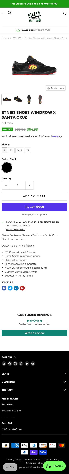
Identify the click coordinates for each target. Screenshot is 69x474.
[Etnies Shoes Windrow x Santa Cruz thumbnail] (7, 99)
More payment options (34, 214)
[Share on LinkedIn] (16, 288)
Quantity (6, 178)
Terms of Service (32, 459)
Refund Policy (52, 459)
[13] (28, 153)
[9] (5, 153)
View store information (15, 229)
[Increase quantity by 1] (30, 185)
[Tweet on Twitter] (10, 288)
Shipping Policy (34, 463)
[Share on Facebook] (4, 288)
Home (5, 38)
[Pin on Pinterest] (22, 288)
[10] (11, 153)
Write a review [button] (34, 333)
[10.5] (20, 153)
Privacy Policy (14, 459)
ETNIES (17, 38)
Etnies (9, 122)
